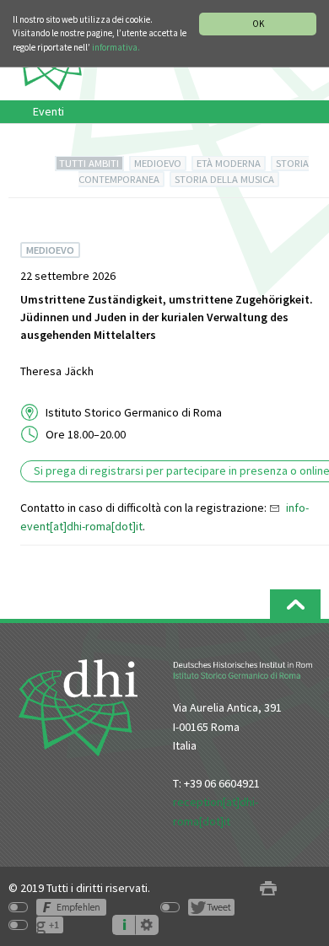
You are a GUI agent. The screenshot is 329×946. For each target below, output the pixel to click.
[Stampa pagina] (268, 888)
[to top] (295, 604)
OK (258, 24)
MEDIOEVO (157, 163)
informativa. (116, 47)
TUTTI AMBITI (89, 163)
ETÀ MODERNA (229, 163)
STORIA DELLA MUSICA (224, 179)
